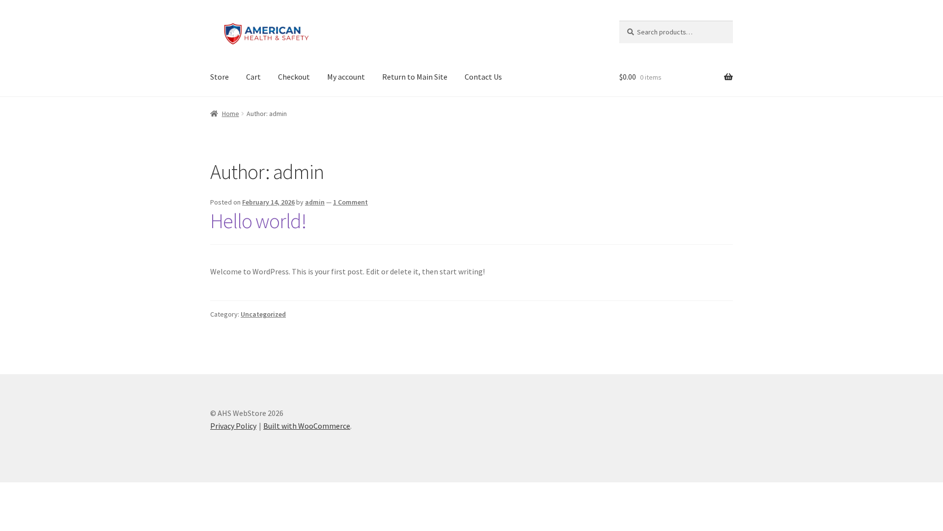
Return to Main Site (414, 77)
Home (230, 113)
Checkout (294, 77)
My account (346, 77)
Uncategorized (263, 314)
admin (315, 202)
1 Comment (350, 202)
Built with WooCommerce (306, 426)
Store (219, 77)
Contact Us (483, 77)
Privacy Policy (233, 426)
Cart (253, 77)
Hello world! (258, 221)
